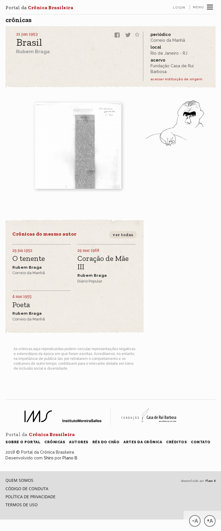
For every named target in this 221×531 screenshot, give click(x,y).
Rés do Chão (106, 442)
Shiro (49, 457)
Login (179, 7)
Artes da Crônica (142, 442)
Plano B (69, 457)
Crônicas (18, 20)
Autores (78, 442)
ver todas (123, 234)
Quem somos (19, 480)
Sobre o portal (22, 442)
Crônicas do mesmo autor (44, 234)
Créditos (176, 442)
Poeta (21, 305)
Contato (201, 442)
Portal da (39, 7)
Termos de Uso (21, 504)
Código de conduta (26, 488)
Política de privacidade (30, 496)
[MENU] (210, 6)
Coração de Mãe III (103, 263)
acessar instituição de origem (176, 79)
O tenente (28, 259)
